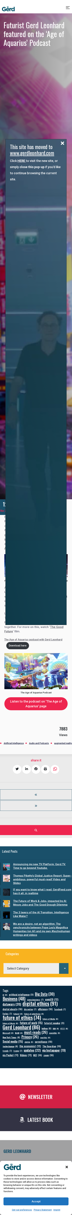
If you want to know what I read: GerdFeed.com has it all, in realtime (42, 891)
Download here (17, 645)
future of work (31, 1022)
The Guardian (51, 1046)
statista (28, 1041)
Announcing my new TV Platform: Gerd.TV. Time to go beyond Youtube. (39, 866)
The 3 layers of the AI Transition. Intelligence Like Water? (41, 914)
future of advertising (34, 1013)
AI (5, 994)
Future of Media (50, 1018)
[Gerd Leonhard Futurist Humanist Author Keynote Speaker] (8, 9)
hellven (46, 1028)
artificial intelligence (21, 994)
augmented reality (63, 743)
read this (45, 1037)
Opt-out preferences (22, 1210)
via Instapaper (54, 1050)
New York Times (11, 1037)
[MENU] (68, 9)
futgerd (18, 1013)
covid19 (51, 999)
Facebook (60, 1009)
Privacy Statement (43, 1210)
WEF (37, 1055)
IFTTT (64, 1028)
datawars (12, 1004)
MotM (19, 1032)
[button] (67, 1167)
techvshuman (10, 1046)
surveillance (43, 1041)
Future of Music (10, 1023)
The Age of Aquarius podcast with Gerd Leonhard (33, 639)
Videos (26, 1055)
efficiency (45, 1009)
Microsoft (8, 1032)
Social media (13, 1041)
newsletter (54, 1032)
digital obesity (12, 1009)
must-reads (36, 1032)
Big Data (45, 993)
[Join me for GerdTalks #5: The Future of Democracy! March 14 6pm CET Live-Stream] (36, 794)
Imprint (56, 1210)
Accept (36, 1201)
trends (7, 1050)
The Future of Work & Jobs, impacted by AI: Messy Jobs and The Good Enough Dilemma (40, 902)
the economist (30, 1046)
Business (14, 998)
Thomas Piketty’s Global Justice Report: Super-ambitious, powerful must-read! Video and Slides (42, 879)
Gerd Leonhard (21, 1026)
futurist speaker (54, 1023)
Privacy (30, 1036)
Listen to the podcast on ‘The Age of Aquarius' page (36, 704)
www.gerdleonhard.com (32, 153)
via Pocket (10, 1055)
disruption (30, 1009)
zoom (49, 1055)
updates (32, 1050)
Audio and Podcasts (39, 743)
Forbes (7, 1013)
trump (17, 1050)
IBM (56, 1028)
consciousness (35, 999)
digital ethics (40, 1003)
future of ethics (22, 1017)
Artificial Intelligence (14, 743)
